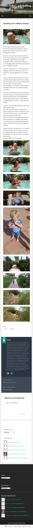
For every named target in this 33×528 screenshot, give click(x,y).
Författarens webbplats (11, 373)
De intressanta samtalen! (19, 450)
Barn (7, 382)
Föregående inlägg (10, 387)
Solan (9, 454)
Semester (14, 382)
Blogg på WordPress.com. (16, 523)
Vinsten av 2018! (17, 442)
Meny (3, 16)
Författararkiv (8, 373)
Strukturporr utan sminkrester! (19, 454)
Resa (10, 382)
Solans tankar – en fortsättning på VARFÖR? (16, 7)
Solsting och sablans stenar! (16, 23)
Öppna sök (30, 16)
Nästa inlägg (9, 389)
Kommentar (23, 414)
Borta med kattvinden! (19, 446)
